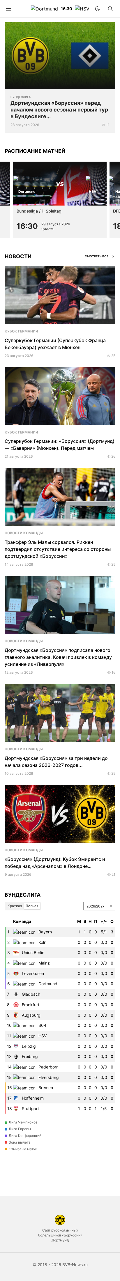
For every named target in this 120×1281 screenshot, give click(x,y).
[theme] (98, 9)
